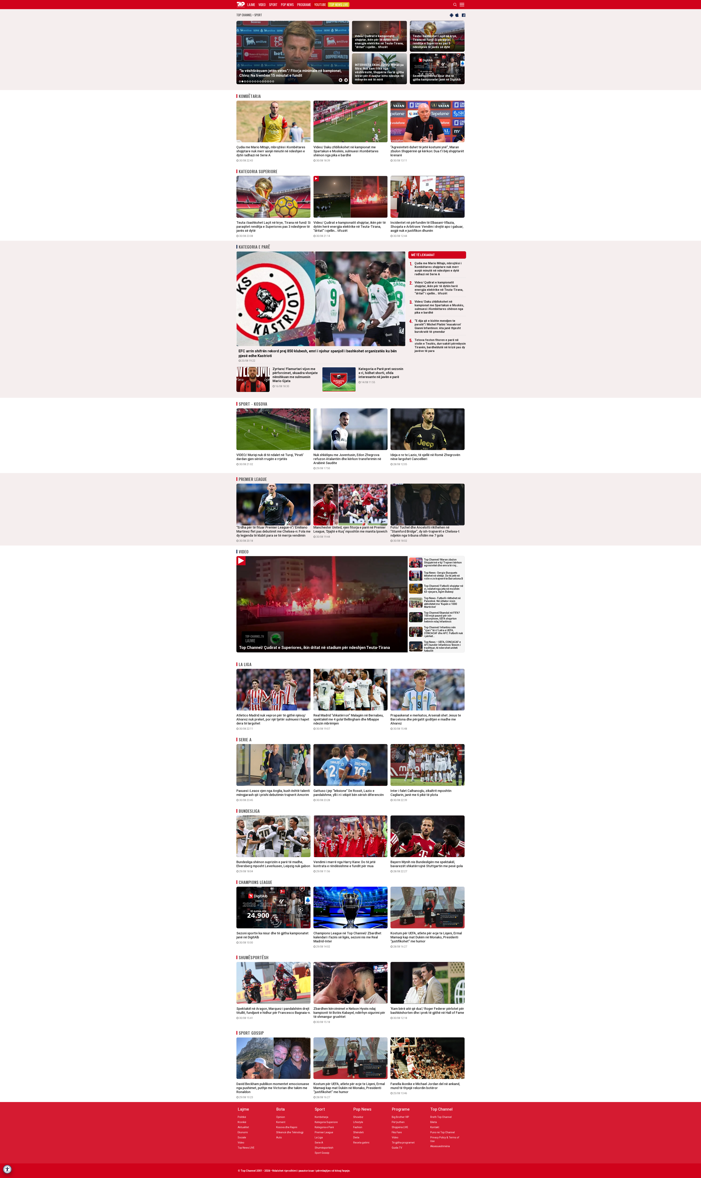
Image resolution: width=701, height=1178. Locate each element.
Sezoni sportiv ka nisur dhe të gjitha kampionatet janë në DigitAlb (272, 937)
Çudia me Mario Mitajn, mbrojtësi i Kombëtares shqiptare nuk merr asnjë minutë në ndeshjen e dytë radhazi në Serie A (270, 153)
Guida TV (397, 1147)
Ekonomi (243, 1132)
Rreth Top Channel (441, 1117)
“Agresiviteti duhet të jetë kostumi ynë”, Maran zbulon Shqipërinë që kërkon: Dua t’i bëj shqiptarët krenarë (427, 153)
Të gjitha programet (403, 1142)
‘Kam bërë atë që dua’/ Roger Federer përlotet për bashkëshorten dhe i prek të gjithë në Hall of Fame (427, 1013)
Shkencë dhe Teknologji (289, 1132)
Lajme (251, 4)
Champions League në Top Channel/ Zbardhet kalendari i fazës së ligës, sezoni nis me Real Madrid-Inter (347, 939)
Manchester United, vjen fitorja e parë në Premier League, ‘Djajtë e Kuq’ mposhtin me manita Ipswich (350, 531)
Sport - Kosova (253, 404)
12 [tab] (268, 81)
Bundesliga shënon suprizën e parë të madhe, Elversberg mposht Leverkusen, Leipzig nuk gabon (273, 866)
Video (262, 4)
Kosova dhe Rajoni (286, 1127)
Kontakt (434, 1127)
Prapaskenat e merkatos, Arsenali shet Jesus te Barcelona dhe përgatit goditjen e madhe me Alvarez (425, 721)
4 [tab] (247, 81)
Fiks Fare (397, 1132)
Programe (304, 4)
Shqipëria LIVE (400, 1127)
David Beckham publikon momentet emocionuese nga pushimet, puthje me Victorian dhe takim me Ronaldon (272, 1090)
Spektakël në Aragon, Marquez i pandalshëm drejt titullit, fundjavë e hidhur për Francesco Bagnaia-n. (273, 1013)
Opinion (280, 1117)
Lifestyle (358, 1122)
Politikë (242, 1117)
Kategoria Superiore (258, 171)
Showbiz (358, 1117)
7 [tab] (255, 81)
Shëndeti (358, 1132)
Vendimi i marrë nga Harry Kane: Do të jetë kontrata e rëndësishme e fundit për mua (344, 866)
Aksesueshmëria (440, 1146)
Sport (273, 4)
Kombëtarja (250, 96)
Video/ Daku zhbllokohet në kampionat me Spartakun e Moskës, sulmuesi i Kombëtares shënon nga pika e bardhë (345, 153)
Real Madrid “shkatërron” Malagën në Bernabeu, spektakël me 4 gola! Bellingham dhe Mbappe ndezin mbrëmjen (348, 721)
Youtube (320, 4)
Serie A (245, 739)
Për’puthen (398, 1122)
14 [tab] (273, 81)
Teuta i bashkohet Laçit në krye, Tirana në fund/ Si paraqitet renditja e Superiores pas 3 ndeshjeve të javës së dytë (273, 229)
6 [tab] (253, 81)
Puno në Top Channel (442, 1132)
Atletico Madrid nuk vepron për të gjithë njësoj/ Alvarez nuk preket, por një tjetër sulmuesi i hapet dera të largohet (272, 721)
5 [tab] (250, 81)
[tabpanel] (292, 52)
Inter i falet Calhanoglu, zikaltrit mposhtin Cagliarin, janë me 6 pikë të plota (420, 795)
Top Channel (441, 1109)
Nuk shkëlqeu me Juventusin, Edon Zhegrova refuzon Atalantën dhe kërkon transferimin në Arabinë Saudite (347, 461)
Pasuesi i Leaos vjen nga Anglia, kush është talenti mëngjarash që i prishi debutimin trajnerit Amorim (273, 795)
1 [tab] (240, 81)
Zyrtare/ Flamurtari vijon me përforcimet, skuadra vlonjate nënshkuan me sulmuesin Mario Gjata (295, 377)
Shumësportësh (254, 957)
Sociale (242, 1137)
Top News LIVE (338, 4)
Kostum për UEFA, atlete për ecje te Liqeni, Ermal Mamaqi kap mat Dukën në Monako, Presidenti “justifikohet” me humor (426, 939)
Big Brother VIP (400, 1117)
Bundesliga (249, 811)
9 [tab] (260, 81)
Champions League (255, 882)
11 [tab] (265, 81)
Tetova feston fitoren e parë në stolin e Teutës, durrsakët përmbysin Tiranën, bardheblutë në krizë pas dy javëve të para (440, 345)
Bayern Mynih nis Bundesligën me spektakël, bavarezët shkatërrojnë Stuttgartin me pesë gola (426, 866)
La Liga (245, 664)
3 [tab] (245, 81)
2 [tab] (242, 81)
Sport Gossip (251, 1033)
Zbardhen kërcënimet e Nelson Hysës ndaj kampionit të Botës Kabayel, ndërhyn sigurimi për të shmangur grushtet (349, 1015)
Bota (280, 1109)
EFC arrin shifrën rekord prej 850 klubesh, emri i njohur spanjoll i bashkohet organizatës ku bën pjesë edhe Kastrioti (318, 355)
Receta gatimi (361, 1142)
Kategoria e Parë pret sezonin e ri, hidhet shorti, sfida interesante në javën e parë (381, 375)
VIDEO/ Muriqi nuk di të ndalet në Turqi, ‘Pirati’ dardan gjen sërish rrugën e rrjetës (270, 459)
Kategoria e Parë (254, 247)
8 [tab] (258, 81)
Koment (280, 1122)
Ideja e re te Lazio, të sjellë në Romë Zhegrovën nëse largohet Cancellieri (425, 459)
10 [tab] (263, 81)
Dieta (356, 1137)
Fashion (357, 1127)
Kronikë (242, 1122)
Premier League (253, 479)
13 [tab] (270, 81)
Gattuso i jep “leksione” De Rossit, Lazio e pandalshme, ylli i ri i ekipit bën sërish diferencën (348, 795)
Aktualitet (243, 1127)
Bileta (433, 1122)
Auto (279, 1137)
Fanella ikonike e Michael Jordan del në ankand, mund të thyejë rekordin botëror (425, 1088)
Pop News (287, 4)
